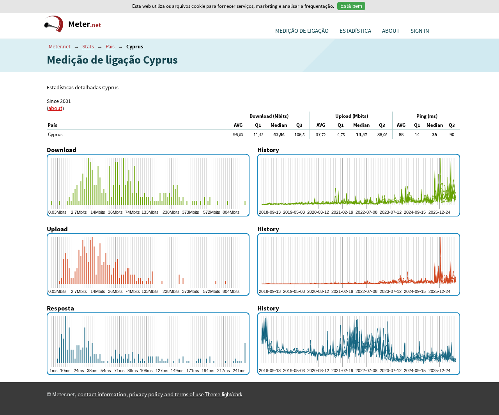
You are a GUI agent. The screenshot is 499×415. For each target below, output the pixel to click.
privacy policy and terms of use (166, 394)
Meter (84, 24)
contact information (102, 394)
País (110, 46)
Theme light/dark (223, 394)
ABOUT (391, 30)
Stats (88, 46)
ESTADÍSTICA (355, 30)
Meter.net (60, 46)
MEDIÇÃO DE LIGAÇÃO (302, 30)
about (55, 108)
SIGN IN (420, 30)
